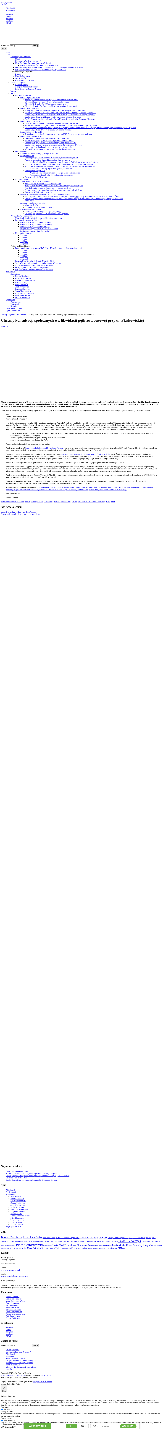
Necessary (8, 1409)
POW (108, 502)
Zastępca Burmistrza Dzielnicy (26, 87)
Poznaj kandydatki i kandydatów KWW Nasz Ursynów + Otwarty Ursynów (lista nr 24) (48, 248)
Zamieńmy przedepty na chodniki (32, 203)
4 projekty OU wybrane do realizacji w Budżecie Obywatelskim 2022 (51, 100)
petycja (157, 1241)
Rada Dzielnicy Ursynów (139, 1245)
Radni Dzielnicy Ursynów (16, 1358)
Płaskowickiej (65, 502)
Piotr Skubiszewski (22, 295)
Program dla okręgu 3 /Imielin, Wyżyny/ (35, 227)
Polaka (74, 502)
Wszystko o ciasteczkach (42, 1382)
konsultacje (28, 1241)
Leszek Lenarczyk (51, 1241)
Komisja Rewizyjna (22, 76)
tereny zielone (13, 1248)
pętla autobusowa (105, 1245)
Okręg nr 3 (24, 239)
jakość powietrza (133, 1238)
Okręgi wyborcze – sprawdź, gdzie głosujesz (32, 267)
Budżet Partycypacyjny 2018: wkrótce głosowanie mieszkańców (49, 141)
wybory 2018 (66, 1248)
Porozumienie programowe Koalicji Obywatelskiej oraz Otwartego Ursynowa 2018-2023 (49, 67)
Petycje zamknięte (27, 156)
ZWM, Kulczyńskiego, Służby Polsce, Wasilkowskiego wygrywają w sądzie (54, 186)
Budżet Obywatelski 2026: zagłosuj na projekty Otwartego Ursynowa (32, 1180)
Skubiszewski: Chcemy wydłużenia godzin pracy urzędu (51, 169)
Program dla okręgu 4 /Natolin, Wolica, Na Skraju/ (39, 229)
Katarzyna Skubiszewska (24, 293)
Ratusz (3, 1248)
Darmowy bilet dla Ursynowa (36, 177)
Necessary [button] (5, 1407)
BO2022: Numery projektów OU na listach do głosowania (47, 102)
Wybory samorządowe (79, 1248)
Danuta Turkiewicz (22, 298)
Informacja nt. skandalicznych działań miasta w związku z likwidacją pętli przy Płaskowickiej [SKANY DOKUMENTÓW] (71, 196)
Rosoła (7, 1248)
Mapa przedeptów (31, 205)
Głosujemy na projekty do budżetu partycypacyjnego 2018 (47, 138)
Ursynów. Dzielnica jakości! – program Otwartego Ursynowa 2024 (40, 70)
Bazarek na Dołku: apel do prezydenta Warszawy (19, 512)
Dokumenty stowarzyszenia (21, 57)
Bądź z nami (10, 300)
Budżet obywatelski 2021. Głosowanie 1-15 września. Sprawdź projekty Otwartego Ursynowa (60, 113)
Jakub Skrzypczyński (23, 291)
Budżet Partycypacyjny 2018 (31, 136)
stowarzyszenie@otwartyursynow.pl (14, 1276)
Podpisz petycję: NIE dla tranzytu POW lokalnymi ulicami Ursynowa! (51, 158)
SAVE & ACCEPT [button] (8, 1427)
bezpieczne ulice (49, 1238)
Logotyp (14, 91)
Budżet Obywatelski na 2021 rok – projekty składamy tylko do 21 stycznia (53, 117)
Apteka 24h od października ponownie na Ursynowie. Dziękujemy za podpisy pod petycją (64, 162)
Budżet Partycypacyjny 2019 (31, 132)
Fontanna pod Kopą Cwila (35, 171)
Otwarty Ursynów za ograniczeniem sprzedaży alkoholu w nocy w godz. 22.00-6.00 (37, 1176)
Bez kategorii (11, 1192)
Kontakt (14, 306)
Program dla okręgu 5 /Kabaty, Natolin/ (35, 231)
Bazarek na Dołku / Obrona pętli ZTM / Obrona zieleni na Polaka (45, 194)
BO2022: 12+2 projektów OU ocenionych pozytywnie (45, 104)
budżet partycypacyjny (94, 1237)
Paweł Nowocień (21, 285)
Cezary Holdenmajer (23, 278)
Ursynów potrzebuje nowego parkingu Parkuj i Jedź (39, 153)
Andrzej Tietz (16, 1196)
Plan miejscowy (47, 1245)
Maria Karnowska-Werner (25, 280)
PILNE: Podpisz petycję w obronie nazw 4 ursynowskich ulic (48, 188)
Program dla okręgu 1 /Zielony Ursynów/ (35, 222)
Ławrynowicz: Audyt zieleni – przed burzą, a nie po (20, 514)
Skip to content (6, 2)
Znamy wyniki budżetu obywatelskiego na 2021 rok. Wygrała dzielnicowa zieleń (55, 110)
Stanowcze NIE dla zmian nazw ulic (38, 192)
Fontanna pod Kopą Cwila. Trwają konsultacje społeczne (51, 175)
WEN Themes (46, 1375)
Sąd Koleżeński (21, 78)
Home (8, 52)
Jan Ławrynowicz (22, 287)
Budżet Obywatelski (23, 95)
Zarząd (18, 74)
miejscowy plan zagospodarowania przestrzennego (77, 1241)
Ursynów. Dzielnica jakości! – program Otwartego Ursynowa (38, 218)
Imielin (27, 502)
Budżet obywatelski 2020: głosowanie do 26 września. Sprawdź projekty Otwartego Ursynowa (61, 125)
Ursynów (23, 1248)
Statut (17, 59)
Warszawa (52, 1248)
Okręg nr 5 (24, 244)
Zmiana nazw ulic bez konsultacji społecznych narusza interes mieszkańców (53, 190)
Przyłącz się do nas (13, 1365)
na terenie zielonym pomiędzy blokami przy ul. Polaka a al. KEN (85, 454)
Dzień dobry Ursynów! (14, 308)
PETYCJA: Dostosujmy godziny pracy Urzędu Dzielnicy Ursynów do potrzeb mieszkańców (60, 166)
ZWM (124, 1248)
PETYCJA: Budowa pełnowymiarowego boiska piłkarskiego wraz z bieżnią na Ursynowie (59, 164)
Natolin (57, 502)
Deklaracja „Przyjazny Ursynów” (28, 61)
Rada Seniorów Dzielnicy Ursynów (28, 89)
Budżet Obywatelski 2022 (30, 98)
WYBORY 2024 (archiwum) (21, 216)
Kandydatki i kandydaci (24, 233)
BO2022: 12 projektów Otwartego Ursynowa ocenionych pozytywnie (51, 106)
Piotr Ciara (4, 1245)
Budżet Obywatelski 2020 (30, 121)
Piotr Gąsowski (11, 1245)
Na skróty (4, 4)
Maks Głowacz (16, 1214)
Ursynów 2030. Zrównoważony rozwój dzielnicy (34, 63)
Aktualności (10, 8)
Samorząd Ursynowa (18, 82)
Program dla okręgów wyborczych (28, 220)
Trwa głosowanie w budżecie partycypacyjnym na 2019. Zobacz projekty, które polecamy (59, 134)
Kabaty (154, 1238)
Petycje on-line (20, 151)
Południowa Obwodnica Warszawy (91, 502)
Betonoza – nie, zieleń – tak (16, 1178)
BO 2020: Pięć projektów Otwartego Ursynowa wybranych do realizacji (52, 123)
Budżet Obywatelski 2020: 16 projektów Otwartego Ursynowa (48, 130)
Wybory (58, 1248)
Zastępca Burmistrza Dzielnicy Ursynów (21, 1360)
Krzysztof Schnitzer (22, 289)
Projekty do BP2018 (13, 1227)
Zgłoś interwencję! (13, 310)
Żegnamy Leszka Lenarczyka (17, 1171)
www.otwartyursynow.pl (10, 1270)
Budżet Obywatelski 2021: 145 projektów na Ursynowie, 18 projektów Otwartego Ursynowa (60, 115)
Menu (4, 48)
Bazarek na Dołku (17, 502)
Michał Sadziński (17, 1218)
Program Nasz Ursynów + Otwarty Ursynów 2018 (39, 65)
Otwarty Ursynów (8, 315)
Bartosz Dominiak (22, 276)
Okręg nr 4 (24, 242)
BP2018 (60, 1237)
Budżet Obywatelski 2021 (30, 108)
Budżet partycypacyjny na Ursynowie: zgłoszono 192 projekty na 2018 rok (53, 145)
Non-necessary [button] (6, 1418)
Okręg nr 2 (24, 237)
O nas (8, 55)
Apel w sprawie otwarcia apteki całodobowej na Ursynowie (47, 160)
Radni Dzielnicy (21, 85)
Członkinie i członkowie (24, 80)
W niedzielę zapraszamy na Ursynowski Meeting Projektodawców (50, 149)
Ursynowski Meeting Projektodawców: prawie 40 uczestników (48, 147)
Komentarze (10, 10)
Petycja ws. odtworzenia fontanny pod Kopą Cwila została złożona (55, 173)
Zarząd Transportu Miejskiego (96, 1248)
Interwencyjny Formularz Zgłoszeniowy (21, 1367)
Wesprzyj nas (16, 302)
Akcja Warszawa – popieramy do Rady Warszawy (34, 265)
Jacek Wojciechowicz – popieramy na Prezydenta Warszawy (38, 263)
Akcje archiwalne (22, 179)
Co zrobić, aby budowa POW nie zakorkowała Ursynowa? (47, 214)
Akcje (13, 93)
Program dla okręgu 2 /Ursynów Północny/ (36, 224)
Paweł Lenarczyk (21, 282)
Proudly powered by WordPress (13, 1375)
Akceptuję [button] (33, 1377)
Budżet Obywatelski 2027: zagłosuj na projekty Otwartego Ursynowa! (32, 1173)
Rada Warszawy (157, 1245)
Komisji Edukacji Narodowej (42, 502)
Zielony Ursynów (111, 1248)
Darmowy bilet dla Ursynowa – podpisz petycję (43, 212)
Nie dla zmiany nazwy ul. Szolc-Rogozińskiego (43, 184)
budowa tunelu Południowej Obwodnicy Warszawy (44, 448)
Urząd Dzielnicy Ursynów (38, 1248)
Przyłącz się (15, 304)
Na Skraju (100, 1241)
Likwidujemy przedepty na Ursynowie (39, 207)
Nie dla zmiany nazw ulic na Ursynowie (35, 181)
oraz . (80, 488)
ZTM (113, 502)
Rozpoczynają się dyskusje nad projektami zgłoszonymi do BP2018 (50, 143)
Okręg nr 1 (24, 235)
